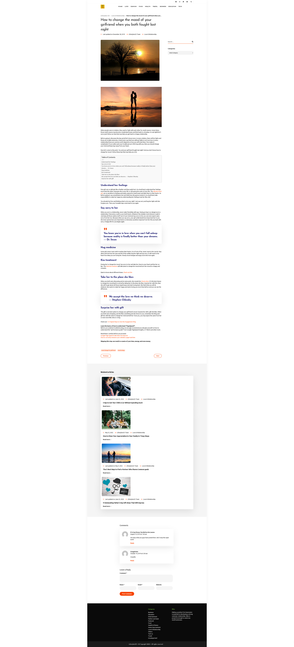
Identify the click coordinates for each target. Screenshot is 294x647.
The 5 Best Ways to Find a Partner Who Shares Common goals (126, 469)
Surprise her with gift (108, 178)
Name (122, 584)
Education (172, 6)
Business (163, 6)
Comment (123, 573)
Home (120, 6)
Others (150, 631)
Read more (106, 406)
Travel (155, 6)
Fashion (134, 6)
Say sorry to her (106, 164)
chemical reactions (111, 266)
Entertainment (152, 616)
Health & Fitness (153, 625)
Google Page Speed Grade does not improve (114, 335)
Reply (132, 543)
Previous (105, 356)
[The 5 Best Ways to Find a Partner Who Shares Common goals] (116, 453)
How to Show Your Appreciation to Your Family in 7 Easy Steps (126, 436)
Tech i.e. (150, 634)
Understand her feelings (109, 162)
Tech (180, 6)
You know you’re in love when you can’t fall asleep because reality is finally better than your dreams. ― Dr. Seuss (128, 167)
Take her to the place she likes (110, 174)
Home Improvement (154, 627)
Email (140, 584)
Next (157, 356)
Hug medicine (105, 170)
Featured (151, 621)
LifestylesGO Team (134, 34)
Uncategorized (152, 638)
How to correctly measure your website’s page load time (118, 337)
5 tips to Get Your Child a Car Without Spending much (123, 403)
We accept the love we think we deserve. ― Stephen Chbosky (120, 176)
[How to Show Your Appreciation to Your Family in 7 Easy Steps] (116, 419)
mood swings (121, 350)
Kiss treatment (106, 172)
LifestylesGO (133, 644)
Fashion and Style (153, 619)
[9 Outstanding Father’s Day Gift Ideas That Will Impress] (116, 486)
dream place (145, 281)
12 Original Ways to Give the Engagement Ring (121, 322)
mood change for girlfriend (108, 350)
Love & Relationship (150, 34)
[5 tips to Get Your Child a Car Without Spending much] (116, 386)
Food (141, 6)
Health (147, 6)
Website (159, 584)
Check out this (127, 272)
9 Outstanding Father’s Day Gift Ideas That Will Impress (123, 503)
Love (126, 6)
